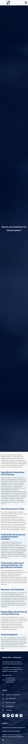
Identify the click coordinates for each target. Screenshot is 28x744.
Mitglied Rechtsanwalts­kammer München (13, 727)
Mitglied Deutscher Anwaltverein (11, 731)
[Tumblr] (21, 715)
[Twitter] (8, 715)
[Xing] (16, 715)
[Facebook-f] (3, 715)
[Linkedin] (12, 715)
